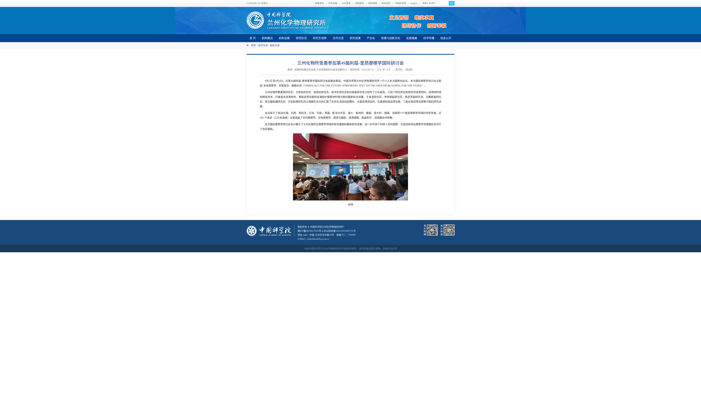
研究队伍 (301, 38)
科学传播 (428, 38)
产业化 (371, 38)
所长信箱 (332, 3)
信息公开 (445, 38)
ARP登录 (346, 3)
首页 (253, 45)
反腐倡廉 (411, 38)
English (414, 3)
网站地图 (372, 3)
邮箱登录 (319, 3)
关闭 (409, 69)
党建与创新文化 (390, 38)
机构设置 (284, 38)
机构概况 (267, 38)
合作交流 (338, 38)
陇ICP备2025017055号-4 (310, 230)
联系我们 (386, 3)
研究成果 (355, 38)
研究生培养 (320, 38)
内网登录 (359, 3)
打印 (399, 69)
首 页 (253, 38)
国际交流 (274, 45)
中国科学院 (400, 3)
